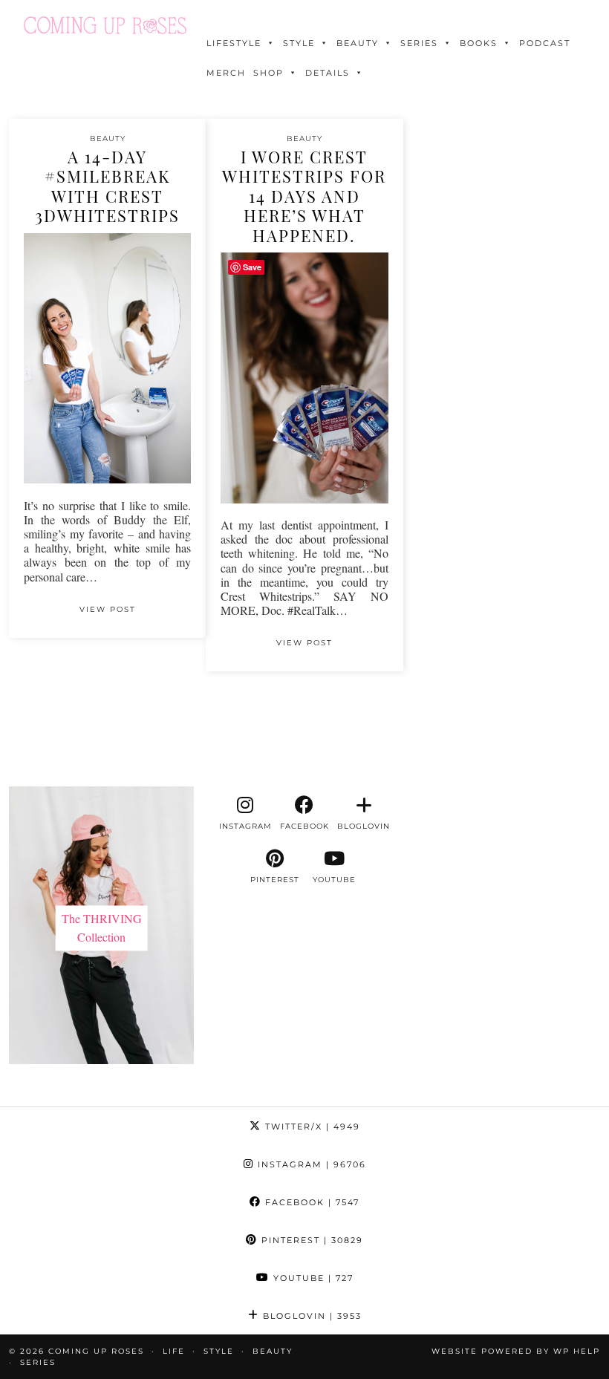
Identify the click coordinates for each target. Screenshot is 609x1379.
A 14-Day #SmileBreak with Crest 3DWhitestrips (107, 186)
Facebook (310, 1202)
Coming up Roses (96, 1351)
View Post (107, 609)
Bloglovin (310, 1316)
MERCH (226, 73)
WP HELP (576, 1351)
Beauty (357, 43)
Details (327, 73)
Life (174, 1351)
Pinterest (310, 1240)
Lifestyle (233, 43)
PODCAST (544, 43)
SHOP (268, 73)
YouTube (312, 1278)
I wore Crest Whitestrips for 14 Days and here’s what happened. (304, 196)
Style (299, 43)
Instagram (310, 1164)
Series (419, 43)
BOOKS (479, 43)
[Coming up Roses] (105, 25)
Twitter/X (310, 1126)
